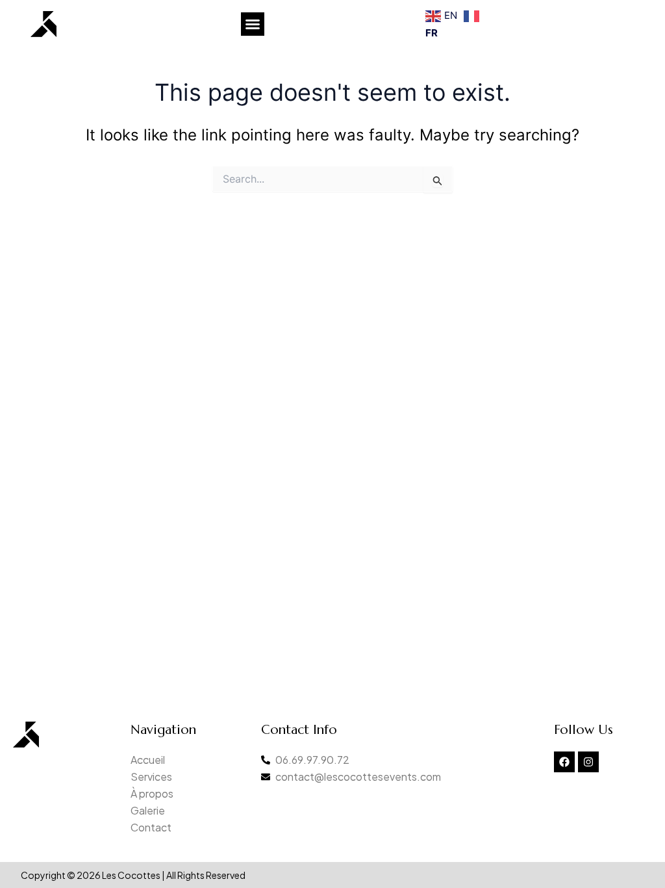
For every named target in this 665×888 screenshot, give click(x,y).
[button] (252, 24)
